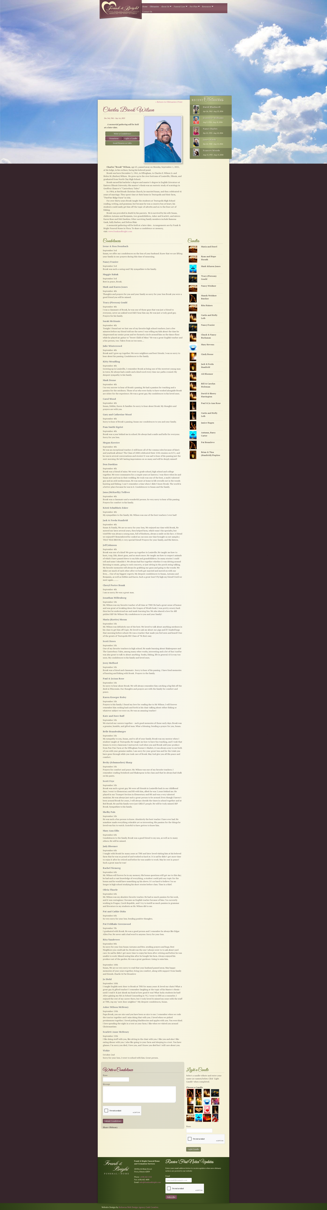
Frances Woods (211, 150)
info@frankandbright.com (150, 1182)
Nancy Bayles (210, 128)
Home (145, 6)
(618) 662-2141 (146, 1177)
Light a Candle (131, 138)
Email (167, 1176)
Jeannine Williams (213, 117)
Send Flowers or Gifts (122, 143)
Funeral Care (180, 6)
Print (180, 101)
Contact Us (147, 11)
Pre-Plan (194, 6)
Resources (207, 6)
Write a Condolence (122, 133)
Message (106, 1084)
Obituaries (154, 6)
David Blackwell (211, 107)
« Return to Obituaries (165, 101)
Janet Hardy (209, 139)
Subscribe (171, 1197)
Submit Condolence (112, 1121)
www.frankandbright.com (120, 231)
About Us (165, 6)
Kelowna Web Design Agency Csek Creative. (139, 1207)
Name (105, 1075)
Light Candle (193, 1149)
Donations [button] (114, 138)
